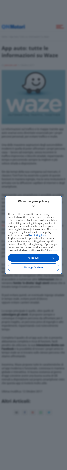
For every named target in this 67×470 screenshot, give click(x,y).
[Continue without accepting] (33, 206)
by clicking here (37, 235)
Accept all (33, 257)
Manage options (33, 267)
